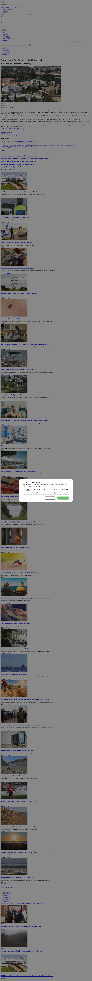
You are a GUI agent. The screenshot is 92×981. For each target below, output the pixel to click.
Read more (46, 486)
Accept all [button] (63, 498)
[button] (27, 498)
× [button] (70, 480)
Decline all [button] (50, 498)
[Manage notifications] (89, 978)
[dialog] (46, 490)
